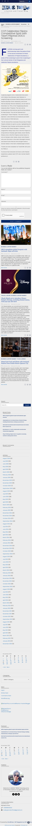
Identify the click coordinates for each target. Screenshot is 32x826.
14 (3, 660)
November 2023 (7, 548)
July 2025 (5, 494)
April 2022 (5, 600)
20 (26, 660)
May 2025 (5, 499)
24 (14, 662)
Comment (4, 172)
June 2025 (6, 496)
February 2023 (7, 573)
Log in (2, 690)
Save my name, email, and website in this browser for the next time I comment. (15, 209)
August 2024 (6, 524)
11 (18, 659)
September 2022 (7, 586)
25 (18, 662)
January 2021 (6, 641)
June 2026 (6, 464)
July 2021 (5, 624)
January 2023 (6, 575)
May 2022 (5, 597)
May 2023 (5, 564)
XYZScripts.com (24, 825)
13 (26, 659)
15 (7, 660)
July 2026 (5, 461)
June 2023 (6, 562)
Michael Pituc (6, 41)
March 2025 (6, 505)
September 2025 (8, 488)
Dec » (8, 667)
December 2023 (7, 545)
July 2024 (5, 526)
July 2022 (5, 592)
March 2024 (6, 537)
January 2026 (6, 477)
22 (7, 662)
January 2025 (6, 510)
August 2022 (6, 589)
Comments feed (6, 695)
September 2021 (7, 619)
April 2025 (5, 502)
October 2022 (7, 584)
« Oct (4, 667)
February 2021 (6, 638)
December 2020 (7, 644)
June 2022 (5, 594)
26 (22, 662)
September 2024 (8, 521)
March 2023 (6, 570)
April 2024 (5, 535)
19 (22, 660)
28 (3, 664)
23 (10, 662)
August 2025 (6, 491)
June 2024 (6, 529)
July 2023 (5, 559)
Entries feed (4, 693)
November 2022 (7, 581)
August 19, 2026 (16, 366)
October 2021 (6, 616)
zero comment (19, 43)
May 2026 (5, 466)
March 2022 (6, 603)
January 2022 (6, 608)
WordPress (10, 822)
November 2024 (7, 515)
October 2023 (7, 551)
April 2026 (5, 469)
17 (14, 660)
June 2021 (5, 627)
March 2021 (6, 635)
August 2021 (6, 622)
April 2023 (5, 567)
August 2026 (6, 458)
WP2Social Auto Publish (10, 825)
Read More (4, 384)
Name (3, 189)
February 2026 (7, 475)
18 (18, 660)
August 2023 (6, 556)
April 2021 (5, 633)
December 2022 (7, 578)
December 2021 (7, 611)
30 (11, 664)
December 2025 (7, 480)
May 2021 (5, 630)
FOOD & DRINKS (21, 359)
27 (26, 662)
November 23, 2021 (17, 41)
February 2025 (7, 507)
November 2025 (7, 483)
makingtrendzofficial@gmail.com (12, 810)
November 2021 (7, 614)
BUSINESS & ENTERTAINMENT (7, 43)
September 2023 (7, 554)
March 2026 (6, 472)
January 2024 (6, 543)
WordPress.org (5, 698)
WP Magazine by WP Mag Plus (23, 822)
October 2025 (7, 485)
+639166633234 (7, 807)
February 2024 (7, 540)
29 (7, 664)
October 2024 (7, 518)
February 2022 (7, 605)
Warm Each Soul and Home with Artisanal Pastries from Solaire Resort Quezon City (15, 362)
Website (3, 201)
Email (3, 195)
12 (22, 659)
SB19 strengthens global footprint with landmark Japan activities (14, 729)
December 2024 (7, 513)
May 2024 (5, 532)
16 (10, 660)
